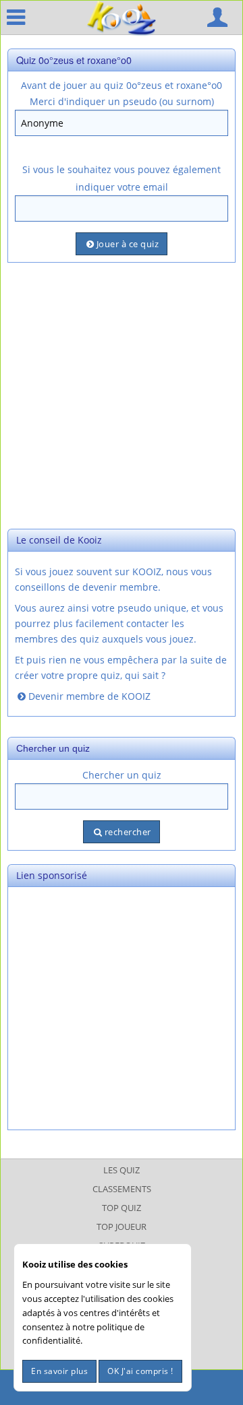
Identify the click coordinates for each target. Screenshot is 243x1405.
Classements (121, 1189)
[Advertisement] (121, 394)
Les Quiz (121, 1170)
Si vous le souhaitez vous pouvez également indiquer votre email (121, 178)
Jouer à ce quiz (128, 244)
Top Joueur (121, 1226)
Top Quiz (121, 1208)
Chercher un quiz (121, 775)
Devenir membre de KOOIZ (89, 696)
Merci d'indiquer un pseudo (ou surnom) (122, 101)
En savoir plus (59, 1371)
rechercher (128, 832)
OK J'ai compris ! (140, 1371)
